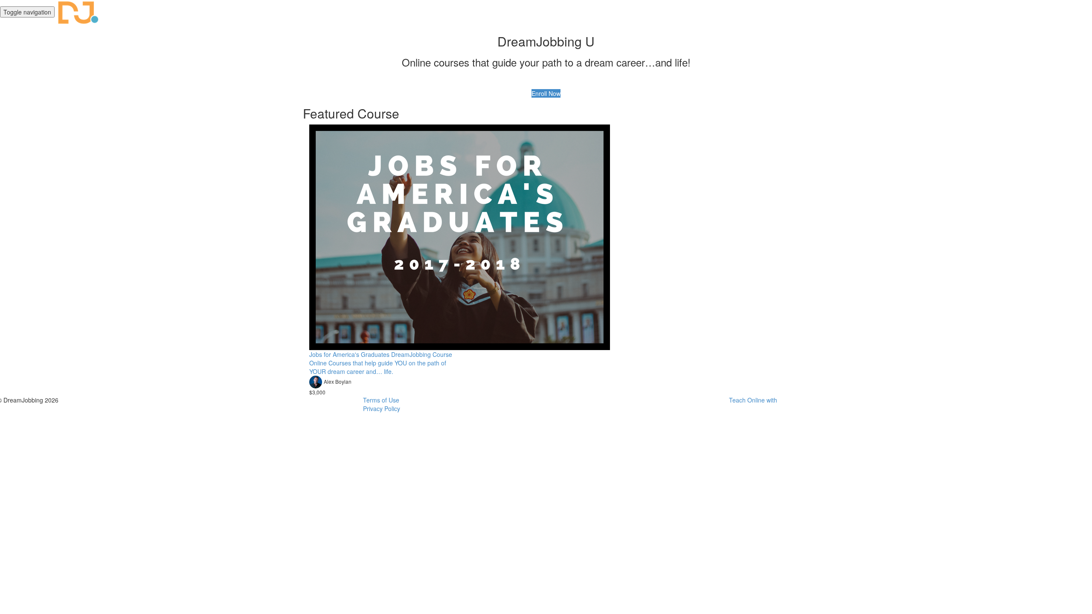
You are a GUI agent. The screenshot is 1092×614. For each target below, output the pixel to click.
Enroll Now (546, 93)
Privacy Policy (381, 408)
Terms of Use (381, 400)
